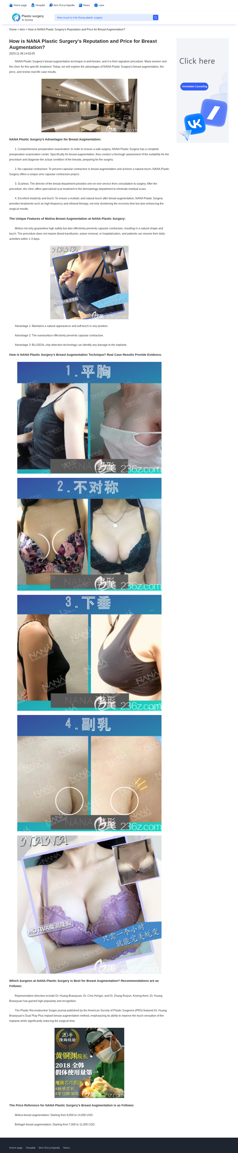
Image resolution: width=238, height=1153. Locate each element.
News (86, 5)
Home (13, 29)
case (101, 5)
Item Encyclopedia (64, 5)
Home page (20, 5)
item (22, 29)
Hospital (40, 5)
